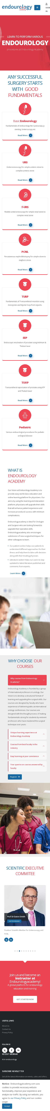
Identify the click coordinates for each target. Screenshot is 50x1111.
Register (14, 777)
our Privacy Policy (18, 1098)
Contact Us (6, 1029)
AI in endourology (9, 1059)
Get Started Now (25, 999)
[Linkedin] (18, 1050)
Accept (7, 1106)
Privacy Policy (7, 1032)
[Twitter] (4, 1050)
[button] (15, 951)
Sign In (48, 9)
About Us (5, 1026)
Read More (23, 135)
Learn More (15, 573)
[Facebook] (11, 1050)
